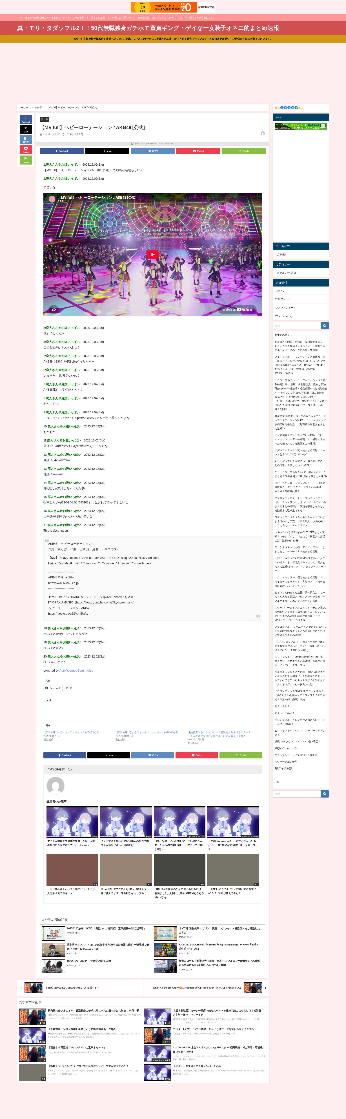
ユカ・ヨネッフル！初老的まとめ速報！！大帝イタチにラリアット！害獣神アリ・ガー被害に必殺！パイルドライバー (300, 581)
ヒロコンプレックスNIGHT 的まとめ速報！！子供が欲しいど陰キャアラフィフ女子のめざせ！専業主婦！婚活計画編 (300, 695)
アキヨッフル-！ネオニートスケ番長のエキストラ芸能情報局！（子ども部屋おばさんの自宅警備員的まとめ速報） (300, 630)
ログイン (280, 290)
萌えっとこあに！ (285, 713)
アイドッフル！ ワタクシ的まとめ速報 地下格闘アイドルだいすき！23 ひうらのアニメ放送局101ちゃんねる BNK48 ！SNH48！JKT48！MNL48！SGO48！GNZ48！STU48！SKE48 (300, 365)
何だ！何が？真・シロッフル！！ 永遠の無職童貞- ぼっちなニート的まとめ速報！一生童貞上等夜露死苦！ (300, 487)
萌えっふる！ (282, 706)
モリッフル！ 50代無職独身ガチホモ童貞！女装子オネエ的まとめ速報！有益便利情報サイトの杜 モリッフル (300, 661)
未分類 (44, 119)
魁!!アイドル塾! (283, 768)
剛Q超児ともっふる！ (287, 748)
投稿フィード (282, 299)
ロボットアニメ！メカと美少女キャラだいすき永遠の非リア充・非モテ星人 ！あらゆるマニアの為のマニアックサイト (300, 521)
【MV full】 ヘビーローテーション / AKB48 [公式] (71, 732)
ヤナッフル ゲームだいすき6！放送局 (296, 755)
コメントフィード (285, 307)
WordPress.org (283, 316)
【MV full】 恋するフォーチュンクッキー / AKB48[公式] (147, 732)
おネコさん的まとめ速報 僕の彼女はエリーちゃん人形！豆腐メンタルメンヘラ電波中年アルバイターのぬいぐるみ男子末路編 (300, 346)
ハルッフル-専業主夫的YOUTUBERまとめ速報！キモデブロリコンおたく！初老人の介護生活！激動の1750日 (300, 536)
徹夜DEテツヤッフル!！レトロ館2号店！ (298, 741)
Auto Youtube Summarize (76, 670)
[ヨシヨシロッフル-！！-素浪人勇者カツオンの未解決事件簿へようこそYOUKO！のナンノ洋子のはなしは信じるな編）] (301, 646)
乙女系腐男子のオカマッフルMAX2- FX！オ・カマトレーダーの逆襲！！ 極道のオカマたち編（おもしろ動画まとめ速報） (300, 439)
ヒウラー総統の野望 (286, 761)
